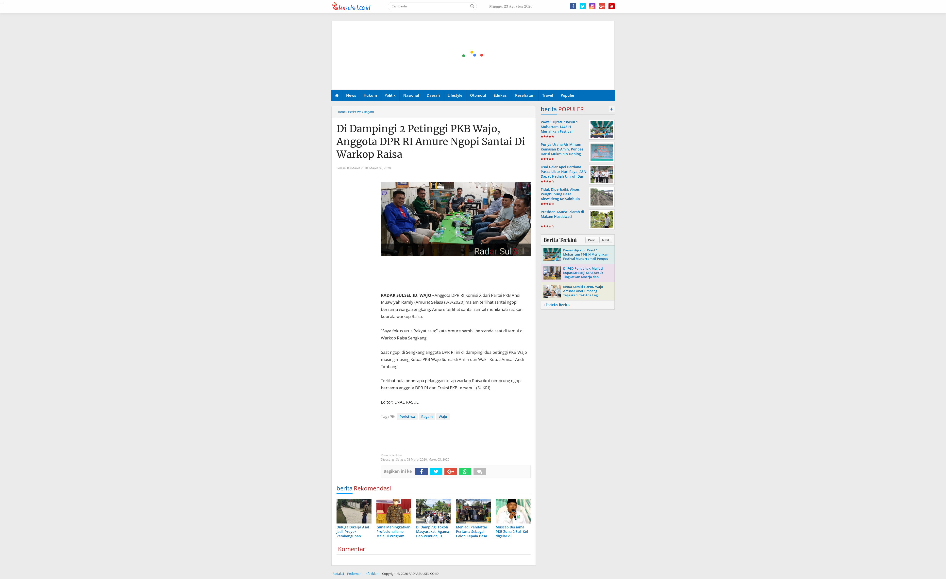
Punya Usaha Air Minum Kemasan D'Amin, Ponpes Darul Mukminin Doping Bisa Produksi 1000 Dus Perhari (562, 154)
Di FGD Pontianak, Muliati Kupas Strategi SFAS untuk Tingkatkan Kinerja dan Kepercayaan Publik (583, 274)
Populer (567, 95)
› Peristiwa (353, 112)
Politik (390, 95)
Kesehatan (525, 95)
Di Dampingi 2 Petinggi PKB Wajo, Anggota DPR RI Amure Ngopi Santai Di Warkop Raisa (431, 142)
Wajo (443, 416)
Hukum (370, 95)
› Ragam (368, 112)
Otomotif (478, 95)
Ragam (427, 416)
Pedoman (354, 573)
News (351, 95)
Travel (547, 95)
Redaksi (338, 573)
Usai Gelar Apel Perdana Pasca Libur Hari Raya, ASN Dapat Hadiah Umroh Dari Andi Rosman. (563, 174)
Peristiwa (407, 416)
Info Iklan (371, 573)
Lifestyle (455, 95)
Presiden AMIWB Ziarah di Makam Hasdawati (562, 214)
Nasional (411, 95)
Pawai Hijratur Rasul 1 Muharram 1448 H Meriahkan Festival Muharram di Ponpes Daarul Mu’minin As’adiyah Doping (563, 134)
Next (605, 240)
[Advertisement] (473, 55)
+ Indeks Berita (556, 305)
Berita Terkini (559, 240)
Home (341, 112)
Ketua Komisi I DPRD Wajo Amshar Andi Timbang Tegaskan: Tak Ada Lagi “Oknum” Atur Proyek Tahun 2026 (584, 295)
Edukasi (500, 95)
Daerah (433, 95)
